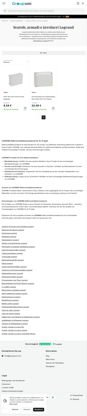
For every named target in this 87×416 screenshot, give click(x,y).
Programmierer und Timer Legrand (15, 280)
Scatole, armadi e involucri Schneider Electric (18, 334)
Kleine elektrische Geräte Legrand (14, 293)
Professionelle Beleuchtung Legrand (15, 307)
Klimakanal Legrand (9, 237)
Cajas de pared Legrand (11, 314)
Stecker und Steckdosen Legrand (14, 243)
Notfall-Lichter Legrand (10, 304)
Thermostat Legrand (9, 257)
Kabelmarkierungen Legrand (12, 273)
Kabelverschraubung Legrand (13, 230)
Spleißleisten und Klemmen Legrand (15, 320)
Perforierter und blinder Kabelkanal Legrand (18, 247)
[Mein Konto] (82, 3)
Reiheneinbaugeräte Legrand (13, 260)
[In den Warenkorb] (25, 108)
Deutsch (76, 399)
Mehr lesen (14, 404)
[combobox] (43, 11)
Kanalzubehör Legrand (10, 240)
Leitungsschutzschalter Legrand (13, 250)
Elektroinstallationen (16, 21)
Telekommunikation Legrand (12, 253)
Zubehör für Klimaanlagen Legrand (15, 324)
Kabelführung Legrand (10, 300)
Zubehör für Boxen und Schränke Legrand (18, 227)
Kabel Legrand (7, 263)
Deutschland (78, 395)
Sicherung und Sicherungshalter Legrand (17, 270)
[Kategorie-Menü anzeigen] (4, 3)
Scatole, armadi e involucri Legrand (36, 21)
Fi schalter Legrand (9, 287)
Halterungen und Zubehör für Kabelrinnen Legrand (21, 317)
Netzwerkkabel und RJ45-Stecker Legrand (18, 283)
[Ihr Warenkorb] (78, 3)
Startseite (5, 21)
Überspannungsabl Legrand (12, 277)
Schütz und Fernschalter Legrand (14, 267)
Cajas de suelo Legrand (10, 310)
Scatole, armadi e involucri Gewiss (14, 330)
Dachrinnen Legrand (9, 233)
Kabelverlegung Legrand (11, 297)
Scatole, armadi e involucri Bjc (13, 327)
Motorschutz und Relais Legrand (14, 290)
